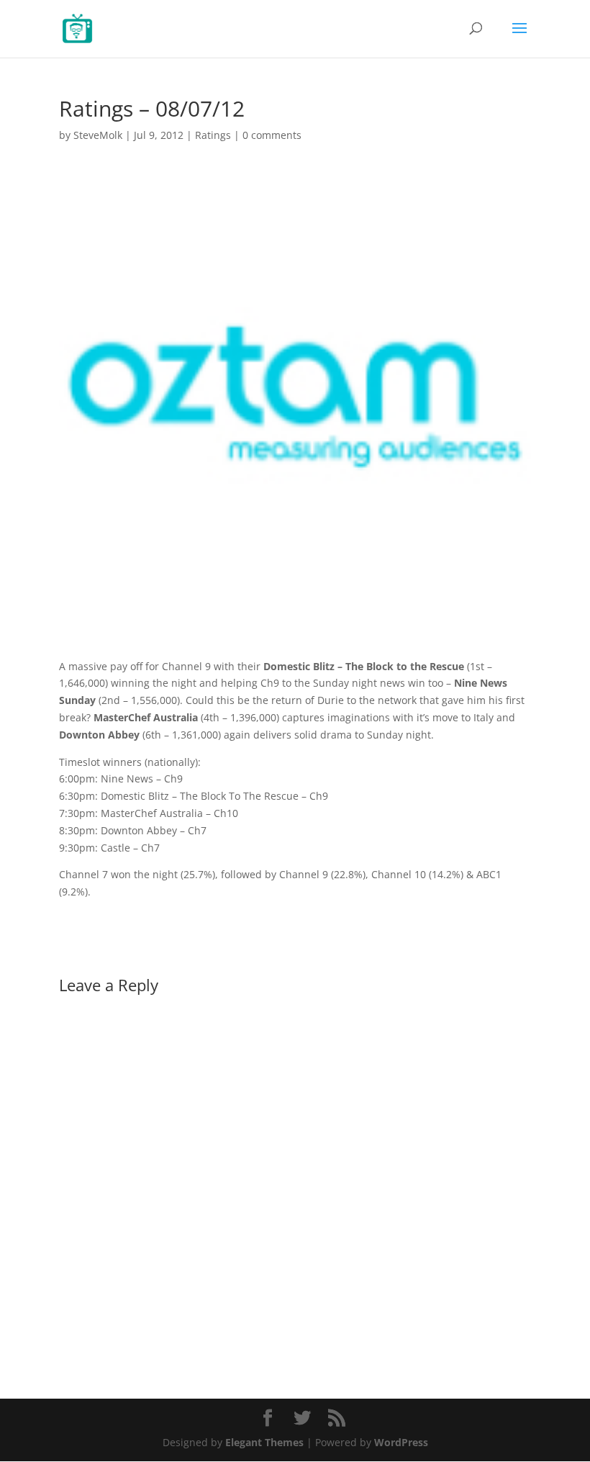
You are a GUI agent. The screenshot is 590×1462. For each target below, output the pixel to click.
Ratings (213, 135)
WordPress (401, 1442)
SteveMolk (97, 135)
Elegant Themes (264, 1442)
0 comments (271, 135)
